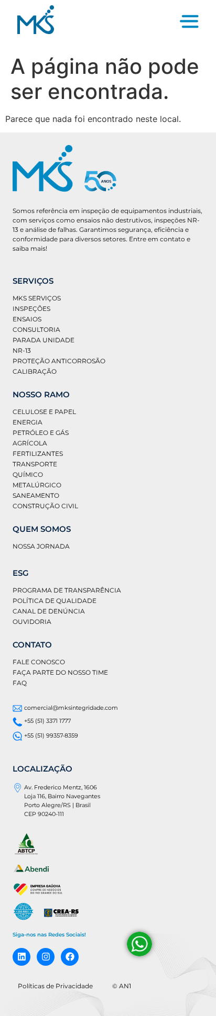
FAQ (20, 683)
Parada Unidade (43, 340)
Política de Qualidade (54, 601)
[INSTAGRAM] (46, 957)
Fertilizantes (38, 453)
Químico (28, 474)
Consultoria (36, 329)
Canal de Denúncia (49, 611)
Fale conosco (39, 662)
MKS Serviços (37, 298)
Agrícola (30, 443)
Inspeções (31, 308)
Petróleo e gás (41, 433)
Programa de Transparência (67, 590)
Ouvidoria (32, 622)
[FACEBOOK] (70, 957)
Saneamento (36, 495)
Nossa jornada (41, 546)
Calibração (35, 371)
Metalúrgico (37, 485)
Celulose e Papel (44, 412)
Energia (27, 422)
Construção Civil (45, 506)
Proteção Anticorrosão (59, 361)
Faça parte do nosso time (60, 672)
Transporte (35, 464)
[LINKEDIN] (21, 957)
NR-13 (22, 350)
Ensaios (27, 319)
